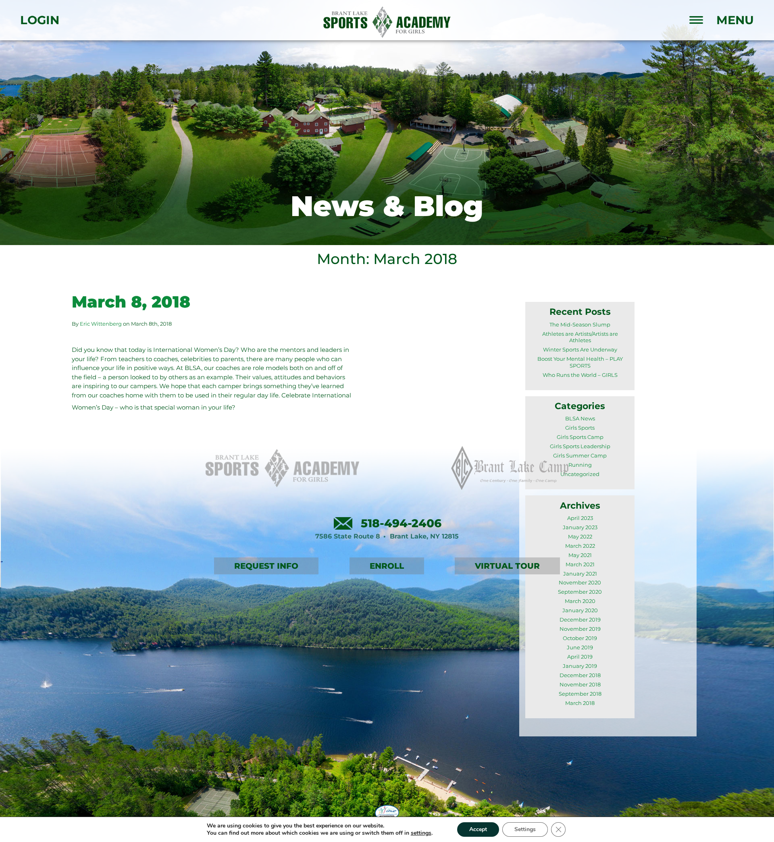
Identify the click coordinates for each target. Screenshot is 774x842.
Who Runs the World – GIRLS (580, 375)
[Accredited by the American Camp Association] (387, 813)
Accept (478, 829)
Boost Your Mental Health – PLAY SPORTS (580, 362)
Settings (525, 829)
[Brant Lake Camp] (510, 468)
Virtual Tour (507, 566)
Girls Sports (580, 428)
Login (39, 20)
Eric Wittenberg (101, 324)
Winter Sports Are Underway (580, 350)
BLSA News (580, 419)
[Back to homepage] (387, 22)
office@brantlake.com (343, 523)
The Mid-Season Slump (579, 325)
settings (421, 833)
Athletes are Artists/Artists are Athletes (580, 337)
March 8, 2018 (131, 302)
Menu (735, 20)
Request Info (266, 566)
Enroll (387, 566)
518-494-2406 (401, 523)
